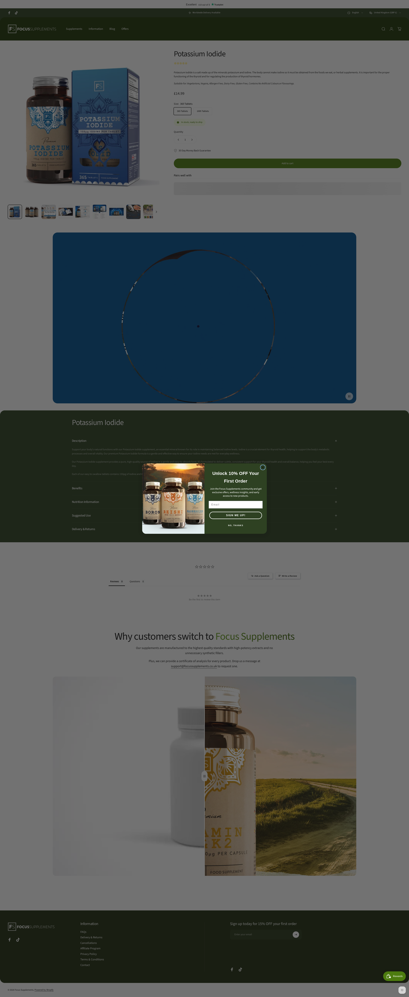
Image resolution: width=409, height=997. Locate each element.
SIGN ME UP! (235, 515)
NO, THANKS (235, 525)
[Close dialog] (262, 467)
